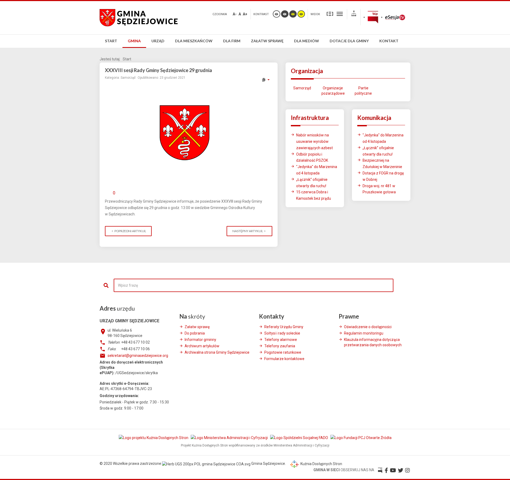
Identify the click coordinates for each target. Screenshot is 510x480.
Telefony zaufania (279, 346)
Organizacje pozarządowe (332, 90)
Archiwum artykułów (202, 346)
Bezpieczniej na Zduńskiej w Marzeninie (382, 163)
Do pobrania (195, 333)
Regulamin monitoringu (363, 333)
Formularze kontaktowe (284, 359)
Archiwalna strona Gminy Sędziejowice (217, 352)
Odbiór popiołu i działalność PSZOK (312, 157)
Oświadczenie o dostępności (368, 327)
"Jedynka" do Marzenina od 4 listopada (316, 170)
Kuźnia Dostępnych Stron (321, 464)
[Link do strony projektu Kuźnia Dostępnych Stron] (154, 437)
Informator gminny (200, 339)
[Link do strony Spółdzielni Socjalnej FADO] (299, 437)
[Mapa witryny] (354, 14)
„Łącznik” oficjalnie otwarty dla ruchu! (312, 182)
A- (235, 14)
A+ (245, 14)
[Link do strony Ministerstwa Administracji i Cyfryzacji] (230, 437)
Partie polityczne (363, 90)
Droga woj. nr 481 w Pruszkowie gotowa (379, 189)
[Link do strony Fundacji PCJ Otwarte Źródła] (361, 437)
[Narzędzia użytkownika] (265, 80)
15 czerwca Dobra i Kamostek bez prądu (313, 195)
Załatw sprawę (197, 327)
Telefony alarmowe (280, 339)
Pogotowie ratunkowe (282, 352)
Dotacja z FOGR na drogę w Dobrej (383, 176)
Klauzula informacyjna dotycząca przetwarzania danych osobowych (373, 342)
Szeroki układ (339, 13)
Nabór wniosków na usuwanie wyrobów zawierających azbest (314, 141)
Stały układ (329, 13)
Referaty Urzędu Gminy (283, 327)
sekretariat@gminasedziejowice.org (138, 355)
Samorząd (302, 88)
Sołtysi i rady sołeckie (282, 333)
